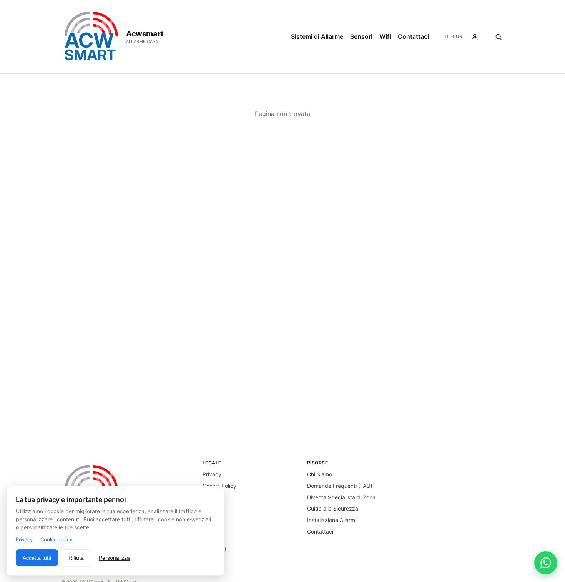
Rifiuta (76, 558)
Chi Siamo (319, 474)
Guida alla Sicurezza (332, 508)
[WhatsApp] (545, 562)
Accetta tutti (37, 558)
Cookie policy (56, 539)
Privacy (212, 474)
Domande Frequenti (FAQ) (339, 486)
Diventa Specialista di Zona (341, 497)
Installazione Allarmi (331, 520)
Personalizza (114, 558)
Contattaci (413, 36)
